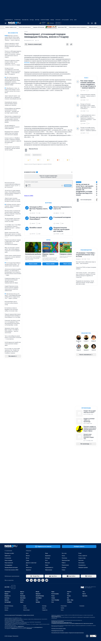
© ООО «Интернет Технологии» (11, 636)
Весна (27, 558)
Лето (46, 560)
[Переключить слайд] (71, 247)
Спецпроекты (82, 565)
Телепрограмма (45, 19)
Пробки (51, 23)
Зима (46, 553)
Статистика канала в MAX (11, 570)
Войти (29, 186)
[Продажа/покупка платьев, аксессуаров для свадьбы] (51, 231)
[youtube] (46, 580)
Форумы (37, 19)
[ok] (35, 580)
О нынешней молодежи (62, 217)
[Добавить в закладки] (67, 44)
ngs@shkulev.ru (21, 626)
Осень (63, 555)
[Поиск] (88, 23)
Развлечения (65, 565)
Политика (64, 558)
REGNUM (26, 62)
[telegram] (27, 580)
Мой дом (47, 562)
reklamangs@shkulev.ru (56, 616)
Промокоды (17, 19)
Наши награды (8, 560)
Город (27, 560)
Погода (32, 19)
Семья (63, 570)
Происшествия (66, 560)
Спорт (79, 553)
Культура (47, 558)
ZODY (75, 19)
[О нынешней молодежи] (51, 220)
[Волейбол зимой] (27, 231)
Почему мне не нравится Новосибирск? (39, 218)
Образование (48, 570)
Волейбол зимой (36, 228)
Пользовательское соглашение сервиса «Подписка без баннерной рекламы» (67, 632)
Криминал (47, 555)
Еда (27, 565)
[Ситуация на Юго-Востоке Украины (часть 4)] (27, 210)
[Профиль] (95, 23)
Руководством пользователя (57, 621)
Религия (64, 567)
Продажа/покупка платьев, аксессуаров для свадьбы (61, 229)
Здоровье (28, 570)
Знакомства (25, 19)
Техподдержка (8, 565)
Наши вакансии (9, 562)
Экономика (81, 562)
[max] (38, 580)
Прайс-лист (8, 555)
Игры (71, 19)
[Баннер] (51, 27)
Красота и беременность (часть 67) (62, 208)
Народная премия (83, 567)
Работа (63, 562)
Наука (46, 565)
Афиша (52, 19)
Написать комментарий (34, 44)
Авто (27, 553)
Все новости (13, 33)
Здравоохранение (37, 154)
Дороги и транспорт (31, 562)
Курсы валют (65, 19)
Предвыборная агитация (11, 567)
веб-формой (29, 628)
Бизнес (28, 555)
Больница (27, 154)
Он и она (64, 553)
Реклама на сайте (9, 553)
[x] (42, 580)
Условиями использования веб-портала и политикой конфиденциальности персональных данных (72, 623)
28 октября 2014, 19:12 (29, 40)
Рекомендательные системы (57, 630)
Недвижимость (9, 19)
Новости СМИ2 (28, 195)
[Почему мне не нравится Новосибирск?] (27, 220)
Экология (80, 560)
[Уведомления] (92, 23)
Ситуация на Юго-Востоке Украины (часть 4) (39, 208)
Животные (29, 567)
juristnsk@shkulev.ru (38, 627)
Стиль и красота (82, 555)
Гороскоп (58, 19)
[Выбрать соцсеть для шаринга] (71, 44)
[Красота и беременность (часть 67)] (51, 210)
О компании (8, 558)
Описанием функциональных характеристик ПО (61, 622)
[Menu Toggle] (5, 23)
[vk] (31, 580)
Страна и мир (81, 558)
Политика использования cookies (58, 628)
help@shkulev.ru (14, 628)
